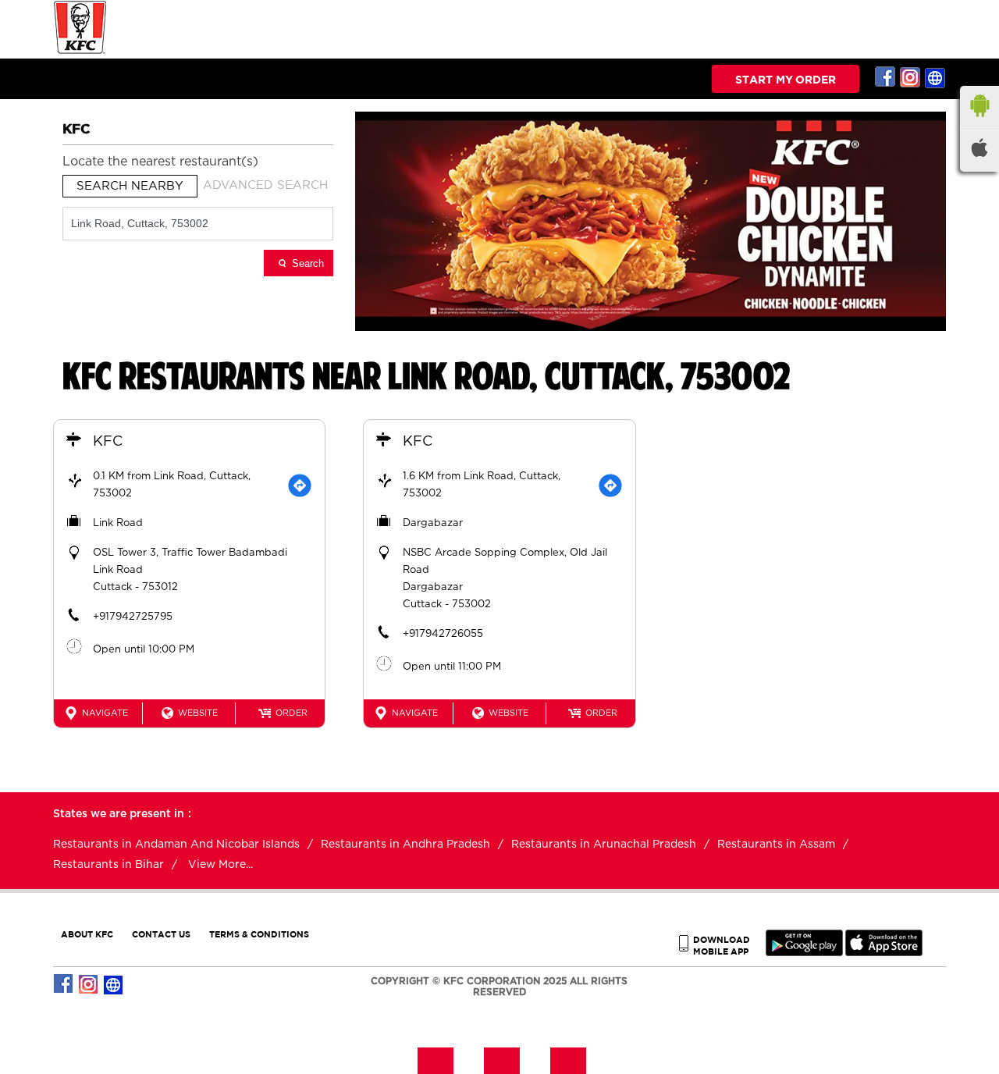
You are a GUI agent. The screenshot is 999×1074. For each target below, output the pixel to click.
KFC (108, 442)
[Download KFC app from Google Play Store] (804, 953)
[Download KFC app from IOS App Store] (884, 953)
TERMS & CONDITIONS (259, 934)
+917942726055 (443, 634)
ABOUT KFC (87, 934)
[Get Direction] (299, 485)
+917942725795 (132, 617)
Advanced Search (265, 185)
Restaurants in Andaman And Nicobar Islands (176, 844)
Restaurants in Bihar (108, 864)
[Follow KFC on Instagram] (911, 77)
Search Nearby (129, 186)
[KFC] (80, 52)
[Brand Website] (936, 77)
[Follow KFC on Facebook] (886, 77)
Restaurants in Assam (776, 844)
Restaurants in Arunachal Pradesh (603, 844)
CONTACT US (161, 934)
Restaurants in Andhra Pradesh (405, 844)
